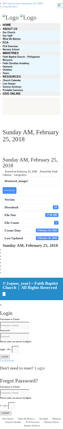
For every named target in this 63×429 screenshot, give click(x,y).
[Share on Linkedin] (3, 269)
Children (7, 69)
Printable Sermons (13, 90)
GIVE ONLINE (12, 93)
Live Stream (9, 83)
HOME (7, 24)
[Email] (3, 272)
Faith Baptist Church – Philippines (21, 56)
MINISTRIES (11, 53)
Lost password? (7, 360)
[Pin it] (3, 262)
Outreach (7, 66)
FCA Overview (10, 46)
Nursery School (11, 49)
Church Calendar (12, 80)
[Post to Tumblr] (3, 259)
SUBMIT (5, 413)
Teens (6, 73)
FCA (6, 42)
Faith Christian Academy (16, 63)
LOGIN (4, 356)
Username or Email (9, 319)
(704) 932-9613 (10, 6)
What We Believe (12, 39)
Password (4, 330)
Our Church (9, 32)
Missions (7, 60)
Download (10, 190)
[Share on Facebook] (3, 249)
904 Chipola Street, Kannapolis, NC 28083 (23, 3)
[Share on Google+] (3, 256)
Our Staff (7, 35)
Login (40, 368)
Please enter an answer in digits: (15, 341)
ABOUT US (10, 28)
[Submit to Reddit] (3, 266)
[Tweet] (3, 253)
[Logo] (11, 17)
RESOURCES (12, 76)
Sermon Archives (12, 86)
